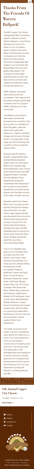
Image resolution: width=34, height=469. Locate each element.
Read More (8, 403)
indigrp (6, 398)
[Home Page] (17, 443)
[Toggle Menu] (30, 2)
